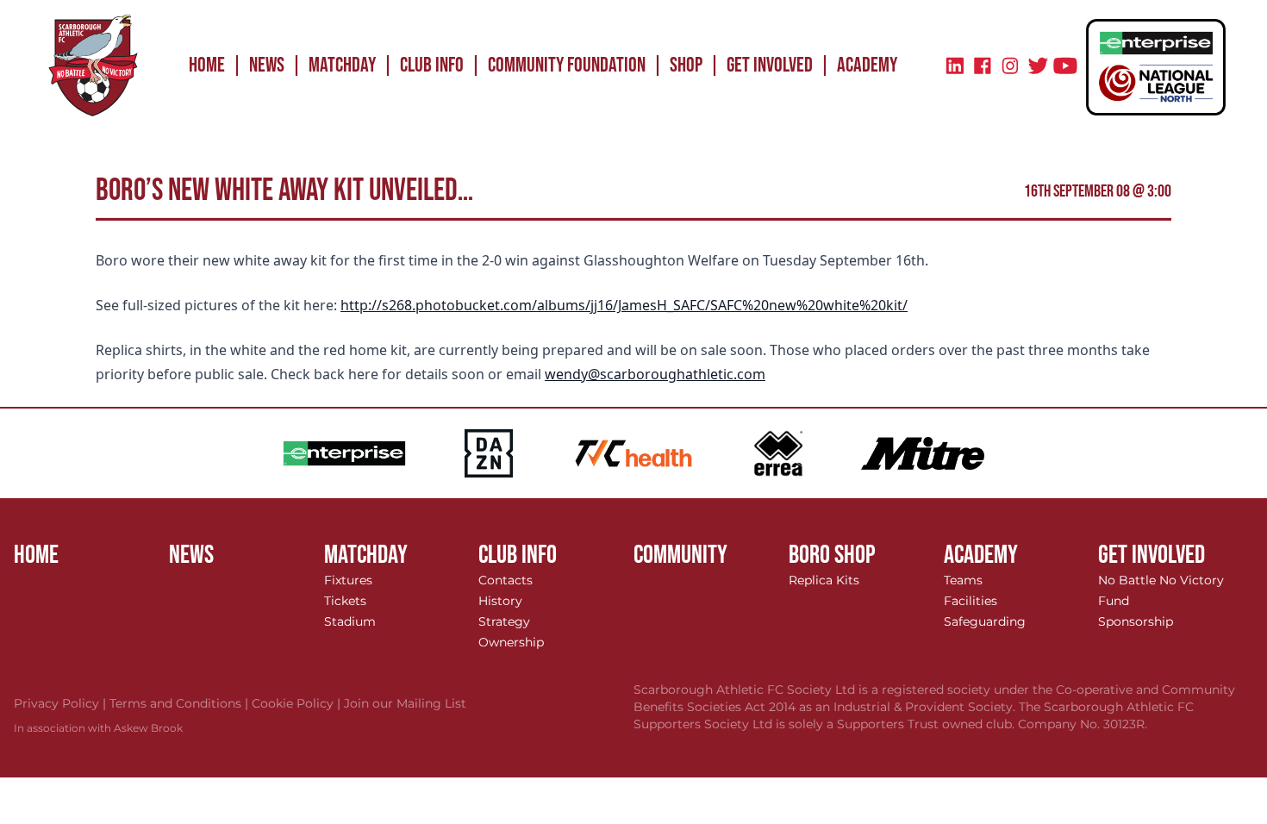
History (500, 601)
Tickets (345, 601)
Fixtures (348, 580)
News (266, 65)
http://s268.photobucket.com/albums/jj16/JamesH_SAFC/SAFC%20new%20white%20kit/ (624, 305)
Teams (963, 580)
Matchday (342, 65)
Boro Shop (832, 555)
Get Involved (770, 65)
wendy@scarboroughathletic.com (655, 374)
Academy (867, 65)
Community (680, 555)
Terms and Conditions (180, 703)
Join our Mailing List (405, 703)
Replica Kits (824, 580)
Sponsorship (1135, 621)
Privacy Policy (61, 703)
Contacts (505, 580)
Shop (686, 65)
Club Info (432, 65)
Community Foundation (567, 65)
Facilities (970, 601)
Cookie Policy (298, 703)
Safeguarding (985, 621)
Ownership (511, 642)
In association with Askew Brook (98, 727)
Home (207, 65)
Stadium (350, 621)
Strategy (504, 621)
